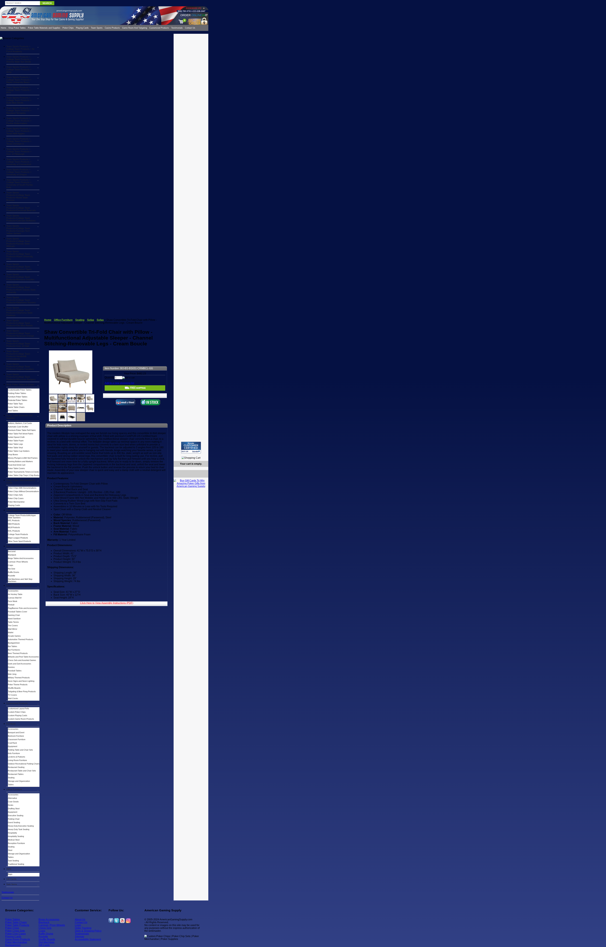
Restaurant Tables (16, 774)
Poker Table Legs (15, 444)
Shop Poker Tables (17, 28)
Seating (11, 778)
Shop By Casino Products (19, 546)
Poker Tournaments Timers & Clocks (23, 472)
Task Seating (13, 861)
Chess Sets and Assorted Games (22, 660)
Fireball (11, 605)
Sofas (90, 320)
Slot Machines (46, 942)
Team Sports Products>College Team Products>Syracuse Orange (20, 333)
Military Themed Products (19, 678)
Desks (10, 805)
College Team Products (18, 534)
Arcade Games (14, 636)
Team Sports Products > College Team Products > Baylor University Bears (18, 79)
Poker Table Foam (16, 441)
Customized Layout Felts (18, 708)
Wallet (10, 632)
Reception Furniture (16, 843)
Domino (11, 667)
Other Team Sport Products (19, 541)
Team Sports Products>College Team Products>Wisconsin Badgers (21, 377)
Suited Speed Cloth (16, 437)
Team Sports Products (17, 510)
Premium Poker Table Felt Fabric (22, 430)
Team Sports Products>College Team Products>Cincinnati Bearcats (21, 208)
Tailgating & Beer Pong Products (22, 691)
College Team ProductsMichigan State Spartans (22, 516)
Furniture (10, 723)
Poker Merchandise (16, 502)
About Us (80, 919)
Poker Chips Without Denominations (23, 491)
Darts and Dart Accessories (19, 664)
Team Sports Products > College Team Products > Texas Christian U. (18, 141)
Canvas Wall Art (14, 598)
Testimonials (177, 28)
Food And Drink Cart (16, 465)
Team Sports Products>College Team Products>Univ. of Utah (18, 343)
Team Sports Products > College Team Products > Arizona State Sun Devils (18, 59)
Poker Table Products (17, 925)
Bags (10, 874)
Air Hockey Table (15, 594)
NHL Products (14, 531)
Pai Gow (11, 569)
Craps (10, 565)
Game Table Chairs (16, 407)
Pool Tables (13, 411)
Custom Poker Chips (17, 712)
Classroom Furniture (16, 739)
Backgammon (14, 643)
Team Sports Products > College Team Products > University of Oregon (18, 172)
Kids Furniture (14, 753)
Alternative (12, 798)
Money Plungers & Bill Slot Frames (23, 458)
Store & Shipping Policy (88, 930)
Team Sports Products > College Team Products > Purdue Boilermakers (18, 120)
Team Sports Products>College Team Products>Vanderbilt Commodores (18, 355)
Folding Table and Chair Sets (20, 750)
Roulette (11, 576)
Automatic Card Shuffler (18, 427)
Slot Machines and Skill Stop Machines (20, 580)
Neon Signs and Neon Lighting (21, 681)
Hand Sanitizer (14, 619)
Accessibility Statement (88, 939)
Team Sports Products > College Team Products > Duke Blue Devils (18, 100)
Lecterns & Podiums (16, 757)
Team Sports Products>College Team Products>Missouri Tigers (19, 266)
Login (78, 925)
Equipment (12, 746)
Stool (10, 850)
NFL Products (14, 520)
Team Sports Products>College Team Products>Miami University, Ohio (19, 255)
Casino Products (112, 28)
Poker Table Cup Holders (19, 451)
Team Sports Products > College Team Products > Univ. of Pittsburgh (18, 151)
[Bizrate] (204, 454)
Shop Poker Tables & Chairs (20, 384)
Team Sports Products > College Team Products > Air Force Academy (20, 49)
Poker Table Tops (15, 404)
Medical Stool (14, 840)
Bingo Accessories (49, 919)
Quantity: (110, 377)
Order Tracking (83, 928)
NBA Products (14, 524)
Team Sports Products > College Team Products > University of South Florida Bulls (19, 183)
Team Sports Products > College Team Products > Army (18, 69)
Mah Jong (12, 674)
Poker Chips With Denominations (22, 488)
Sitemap (79, 936)
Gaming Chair (14, 615)
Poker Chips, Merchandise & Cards (20, 481)
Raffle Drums (13, 572)
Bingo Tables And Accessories (21, 558)
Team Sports (97, 28)
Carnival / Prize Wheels (18, 562)
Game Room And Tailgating (134, 28)
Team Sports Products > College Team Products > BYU (18, 90)
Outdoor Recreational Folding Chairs (23, 764)
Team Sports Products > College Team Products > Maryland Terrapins (18, 110)
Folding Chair (14, 819)
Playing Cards (82, 28)
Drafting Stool (14, 809)
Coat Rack (12, 743)
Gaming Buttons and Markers (20, 461)
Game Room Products (17, 939)
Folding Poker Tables (17, 393)
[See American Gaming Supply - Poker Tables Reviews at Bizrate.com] (191, 447)
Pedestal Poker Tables (17, 400)
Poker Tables (12, 919)
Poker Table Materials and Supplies (44, 28)
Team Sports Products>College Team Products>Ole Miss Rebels (19, 323)
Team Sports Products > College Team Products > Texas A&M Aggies (18, 131)
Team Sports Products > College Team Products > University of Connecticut (18, 162)
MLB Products (14, 527)
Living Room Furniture (17, 760)
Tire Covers (13, 625)
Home (3, 28)
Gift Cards (11, 879)
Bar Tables (12, 646)
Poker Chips (68, 28)
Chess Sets (45, 928)
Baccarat (11, 551)
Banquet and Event (16, 732)
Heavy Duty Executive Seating (21, 826)
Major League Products (18, 538)
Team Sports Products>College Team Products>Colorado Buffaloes (21, 218)
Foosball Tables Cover (17, 612)
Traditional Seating (16, 864)
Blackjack (12, 555)
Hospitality (12, 833)
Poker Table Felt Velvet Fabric (20, 434)
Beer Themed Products (18, 653)
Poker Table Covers (16, 468)
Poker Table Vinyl (15, 448)
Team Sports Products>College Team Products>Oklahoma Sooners (21, 300)
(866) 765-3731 (184, 11)
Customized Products (159, 28)
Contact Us (190, 28)
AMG (8, 869)
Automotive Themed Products (20, 639)
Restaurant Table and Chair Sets (22, 771)
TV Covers (12, 695)
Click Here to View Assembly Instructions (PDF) (106, 603)
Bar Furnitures (14, 650)
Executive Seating (15, 815)
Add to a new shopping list (119, 383)
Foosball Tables (14, 671)
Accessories (13, 591)
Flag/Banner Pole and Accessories (22, 608)
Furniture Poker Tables (17, 397)
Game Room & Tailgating (18, 585)
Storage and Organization (19, 781)
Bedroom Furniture (16, 736)
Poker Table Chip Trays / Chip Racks (23, 475)
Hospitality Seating (16, 836)
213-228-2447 (199, 11)
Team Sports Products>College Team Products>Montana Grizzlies (20, 277)
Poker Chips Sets (15, 495)
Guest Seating (14, 822)
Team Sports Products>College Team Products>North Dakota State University (21, 288)
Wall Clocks (13, 698)
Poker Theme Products (17, 685)
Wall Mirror (12, 629)
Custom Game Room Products (21, 719)
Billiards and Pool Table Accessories (23, 657)
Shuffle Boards (14, 688)
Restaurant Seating (16, 767)
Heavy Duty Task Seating (18, 829)
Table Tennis (13, 622)
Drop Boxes (13, 454)
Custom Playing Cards (17, 715)
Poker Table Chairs (16, 922)
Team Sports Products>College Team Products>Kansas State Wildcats (18, 242)
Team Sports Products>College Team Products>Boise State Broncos (18, 196)
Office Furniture (14, 789)
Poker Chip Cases (16, 498)
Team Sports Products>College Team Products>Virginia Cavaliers (20, 366)
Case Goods (13, 802)
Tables (11, 785)
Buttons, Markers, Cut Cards (20, 423)
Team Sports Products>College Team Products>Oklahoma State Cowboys (19, 311)
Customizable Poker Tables (19, 390)
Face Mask (12, 601)
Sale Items (11, 884)
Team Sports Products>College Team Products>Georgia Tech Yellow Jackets (18, 230)
